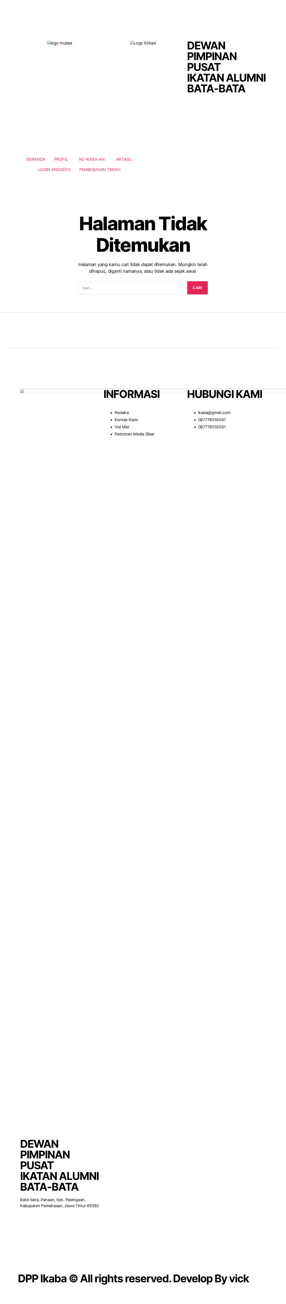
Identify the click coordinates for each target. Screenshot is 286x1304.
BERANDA (36, 159)
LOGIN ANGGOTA (54, 169)
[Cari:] (130, 288)
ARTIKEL (124, 159)
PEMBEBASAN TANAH (99, 169)
